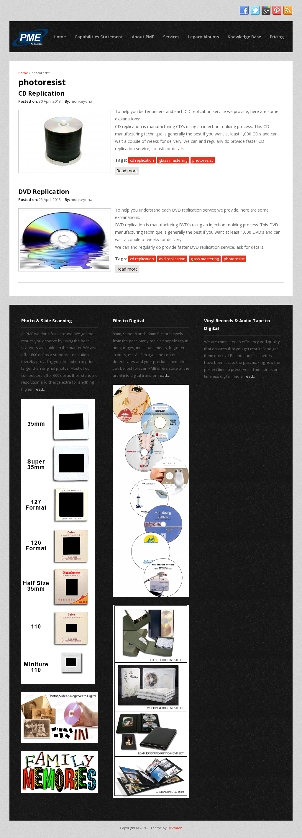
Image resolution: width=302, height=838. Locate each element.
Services (171, 37)
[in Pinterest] (277, 10)
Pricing (277, 37)
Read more (127, 171)
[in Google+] (266, 10)
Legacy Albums (203, 37)
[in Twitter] (255, 10)
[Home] (30, 37)
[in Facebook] (244, 10)
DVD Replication (43, 191)
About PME (143, 37)
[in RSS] (288, 10)
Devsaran (175, 828)
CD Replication (41, 93)
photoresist (202, 160)
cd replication (142, 160)
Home (60, 37)
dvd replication (172, 258)
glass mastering (173, 160)
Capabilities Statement (99, 37)
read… (40, 389)
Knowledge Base (244, 37)
